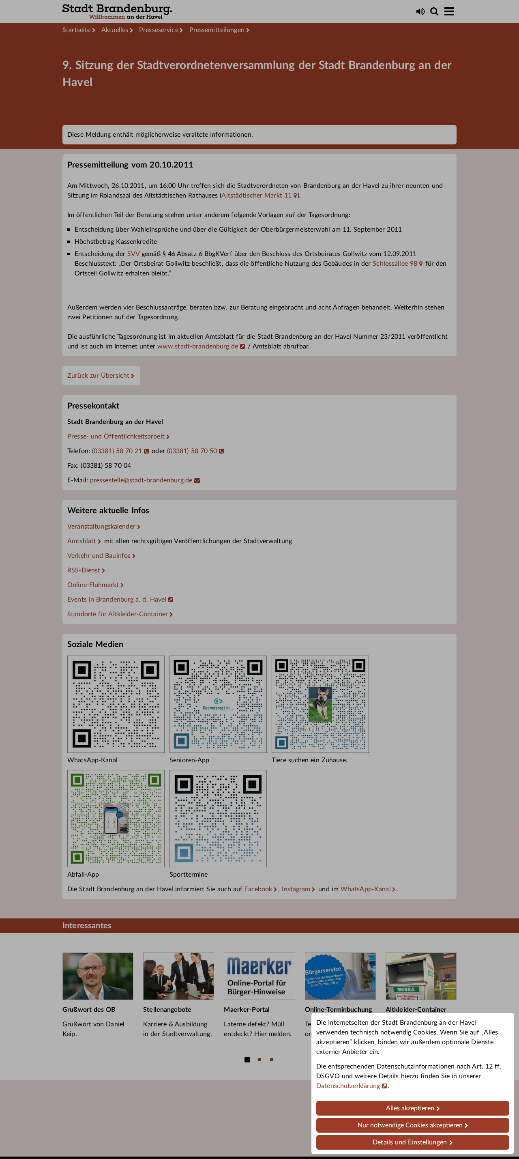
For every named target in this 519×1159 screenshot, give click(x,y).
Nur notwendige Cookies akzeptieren (410, 1125)
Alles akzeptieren (410, 1108)
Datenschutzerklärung (348, 1086)
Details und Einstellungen (410, 1142)
